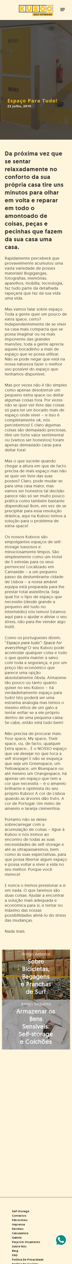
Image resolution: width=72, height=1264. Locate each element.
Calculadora (20, 1233)
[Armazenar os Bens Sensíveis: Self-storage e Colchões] (36, 1025)
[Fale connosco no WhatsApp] (61, 1240)
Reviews (18, 1228)
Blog (15, 1250)
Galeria (17, 1237)
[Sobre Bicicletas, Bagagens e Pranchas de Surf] (36, 975)
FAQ (15, 1255)
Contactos (19, 1215)
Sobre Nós (19, 1246)
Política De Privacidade (28, 1259)
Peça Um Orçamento (26, 1242)
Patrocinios (20, 1220)
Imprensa (18, 1224)
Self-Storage (20, 1211)
